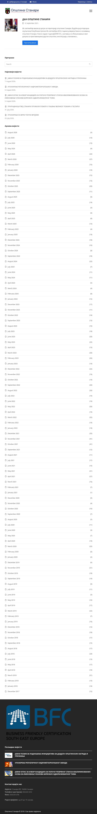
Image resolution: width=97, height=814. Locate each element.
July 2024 (11, 267)
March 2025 (12, 224)
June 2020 (11, 530)
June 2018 (11, 659)
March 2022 (12, 417)
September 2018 (14, 643)
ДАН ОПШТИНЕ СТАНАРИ (36, 19)
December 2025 (13, 175)
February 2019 (13, 616)
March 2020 (12, 546)
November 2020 (14, 503)
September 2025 (14, 191)
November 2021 (14, 439)
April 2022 (11, 412)
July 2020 (11, 525)
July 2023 (11, 331)
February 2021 (13, 487)
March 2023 (12, 353)
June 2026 (11, 143)
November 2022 (14, 374)
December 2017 (13, 691)
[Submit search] (89, 64)
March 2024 (12, 288)
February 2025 (13, 229)
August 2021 (12, 455)
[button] (90, 11)
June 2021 (11, 466)
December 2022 (13, 369)
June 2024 (11, 272)
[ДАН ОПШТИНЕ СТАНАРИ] (11, 25)
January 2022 (12, 428)
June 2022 (11, 401)
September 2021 (14, 449)
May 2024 (11, 277)
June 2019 (11, 594)
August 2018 (12, 648)
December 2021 (13, 433)
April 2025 (11, 218)
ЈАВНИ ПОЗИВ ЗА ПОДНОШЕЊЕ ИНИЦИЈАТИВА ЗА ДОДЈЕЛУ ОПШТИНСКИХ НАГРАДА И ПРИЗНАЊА (47, 78)
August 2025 (12, 197)
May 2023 (11, 342)
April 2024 (11, 283)
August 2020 (12, 519)
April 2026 (11, 154)
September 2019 (14, 578)
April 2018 (11, 670)
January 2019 (12, 621)
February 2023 (13, 358)
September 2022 (14, 385)
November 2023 (14, 310)
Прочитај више (30, 43)
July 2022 (11, 396)
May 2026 (11, 148)
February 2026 (13, 164)
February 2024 (13, 293)
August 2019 (12, 584)
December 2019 (13, 562)
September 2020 (14, 514)
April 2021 (11, 476)
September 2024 (14, 256)
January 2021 (12, 492)
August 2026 (12, 132)
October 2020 (13, 508)
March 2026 (12, 159)
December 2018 (13, 627)
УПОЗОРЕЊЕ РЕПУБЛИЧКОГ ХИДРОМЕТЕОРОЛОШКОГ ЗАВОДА (33, 87)
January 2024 (12, 299)
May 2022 (11, 406)
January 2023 (12, 363)
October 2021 (13, 444)
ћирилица (82, 2)
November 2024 (14, 245)
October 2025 (13, 186)
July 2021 (11, 460)
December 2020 (13, 498)
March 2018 (12, 675)
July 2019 (11, 589)
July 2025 (11, 202)
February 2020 (13, 552)
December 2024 (13, 240)
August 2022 (12, 390)
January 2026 (12, 170)
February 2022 (13, 422)
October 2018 (13, 638)
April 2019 (11, 605)
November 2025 (14, 181)
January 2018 (12, 686)
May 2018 (11, 664)
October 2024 (13, 250)
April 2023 (11, 347)
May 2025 (11, 213)
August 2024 (12, 261)
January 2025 (12, 234)
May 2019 (11, 600)
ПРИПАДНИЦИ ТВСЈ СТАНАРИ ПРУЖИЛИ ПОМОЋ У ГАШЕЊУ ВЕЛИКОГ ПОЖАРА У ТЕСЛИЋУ (44, 106)
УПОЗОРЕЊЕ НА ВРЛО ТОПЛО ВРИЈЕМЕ (23, 115)
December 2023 (13, 304)
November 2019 (14, 568)
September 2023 (14, 320)
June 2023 (11, 336)
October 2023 (13, 315)
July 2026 (11, 138)
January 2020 (12, 557)
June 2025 (11, 207)
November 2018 (14, 632)
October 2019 (13, 573)
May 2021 (11, 471)
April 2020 (11, 541)
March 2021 (12, 482)
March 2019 (12, 611)
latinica (89, 2)
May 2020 (11, 535)
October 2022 (13, 379)
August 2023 (12, 326)
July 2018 (11, 654)
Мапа (34, 2)
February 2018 (13, 680)
